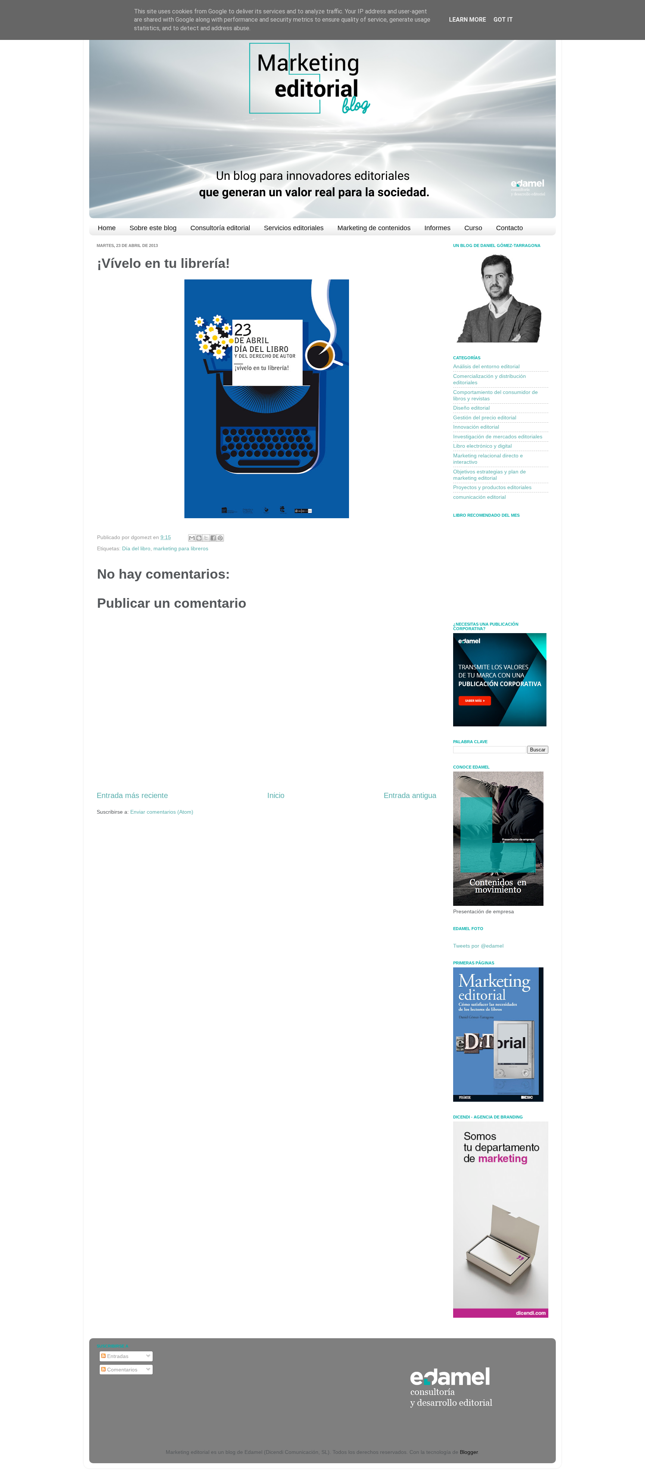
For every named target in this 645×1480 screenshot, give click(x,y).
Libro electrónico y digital (482, 446)
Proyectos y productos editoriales (492, 487)
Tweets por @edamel (478, 946)
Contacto (509, 228)
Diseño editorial (471, 408)
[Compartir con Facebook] (213, 538)
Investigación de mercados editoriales (497, 436)
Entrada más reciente (132, 795)
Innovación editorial (476, 427)
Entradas (117, 1356)
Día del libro (136, 548)
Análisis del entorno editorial (486, 366)
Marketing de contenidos (374, 228)
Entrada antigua (410, 795)
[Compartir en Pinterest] (220, 538)
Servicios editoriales (294, 228)
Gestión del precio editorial (484, 417)
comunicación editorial (479, 497)
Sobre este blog (153, 228)
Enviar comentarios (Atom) (161, 812)
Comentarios (121, 1370)
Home (107, 228)
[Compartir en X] (206, 538)
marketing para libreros (180, 548)
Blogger (469, 1452)
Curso (473, 228)
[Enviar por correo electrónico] (192, 538)
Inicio (275, 795)
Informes (437, 228)
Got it (503, 19)
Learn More (467, 19)
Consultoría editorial (220, 228)
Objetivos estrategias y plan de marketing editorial (489, 475)
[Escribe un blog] (199, 538)
